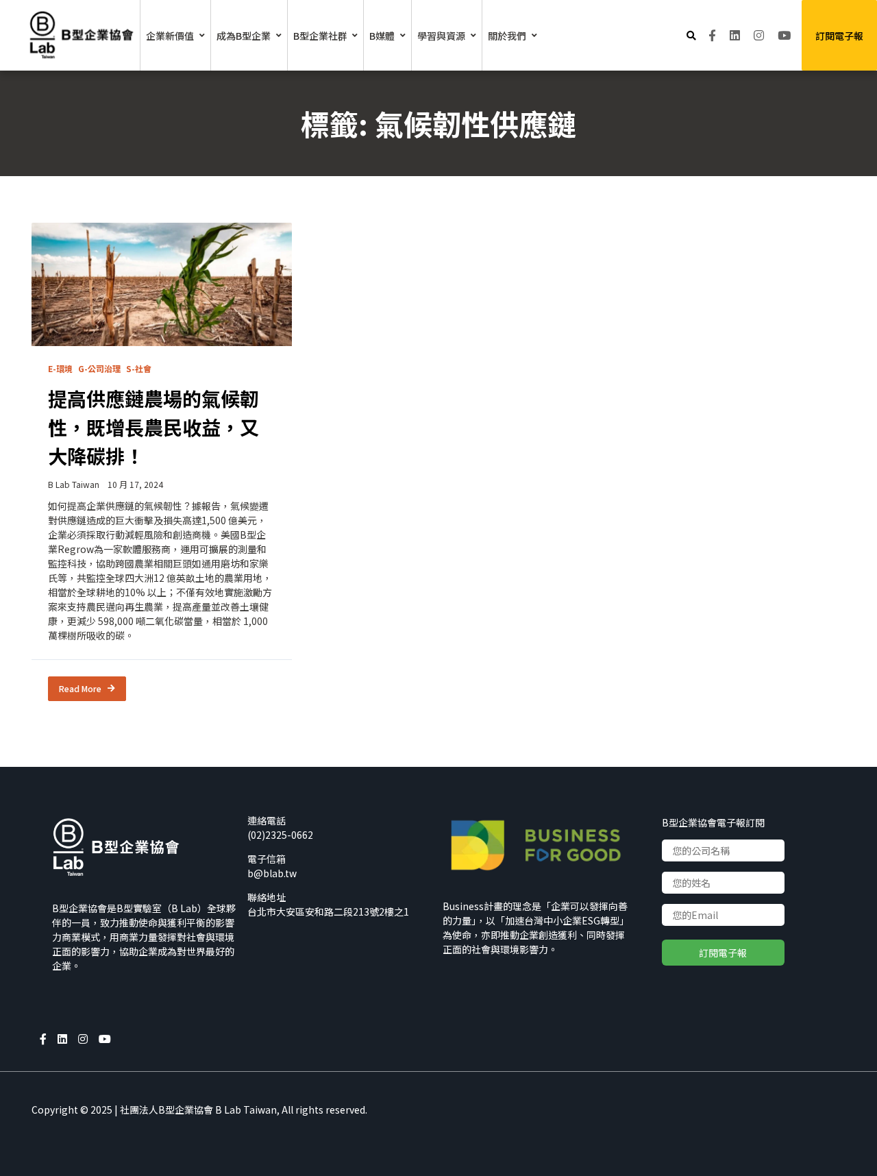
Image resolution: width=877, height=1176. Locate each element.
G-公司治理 (99, 368)
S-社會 (138, 368)
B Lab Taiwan (73, 484)
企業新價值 (170, 35)
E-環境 (60, 368)
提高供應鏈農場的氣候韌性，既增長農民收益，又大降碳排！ (153, 426)
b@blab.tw (272, 873)
